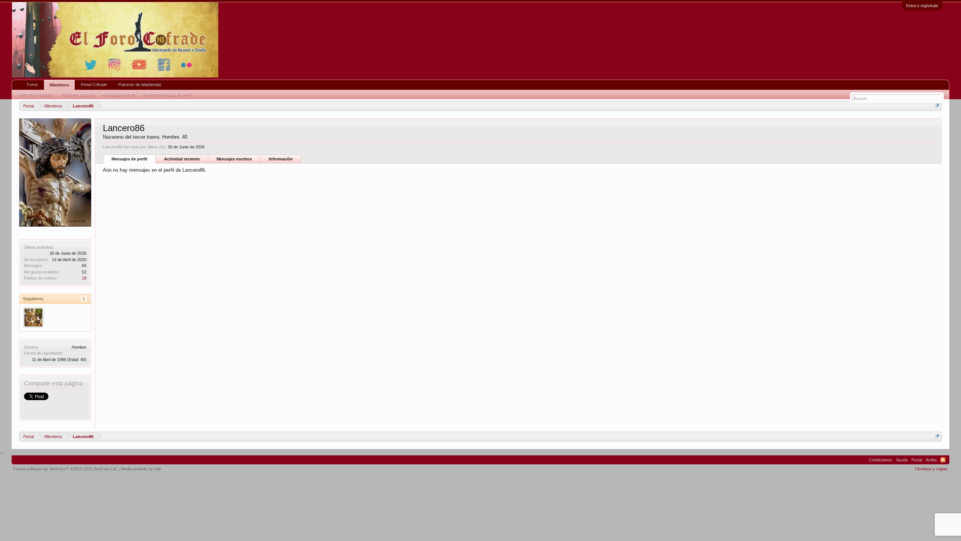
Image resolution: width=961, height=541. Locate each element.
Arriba (931, 460)
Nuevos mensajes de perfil (166, 94)
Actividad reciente (182, 159)
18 (84, 278)
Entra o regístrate (922, 5)
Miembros (59, 85)
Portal (916, 460)
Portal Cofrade (94, 84)
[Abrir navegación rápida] (937, 105)
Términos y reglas (930, 469)
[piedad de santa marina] (33, 317)
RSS (943, 459)
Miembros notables (35, 94)
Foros (32, 84)
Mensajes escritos (234, 159)
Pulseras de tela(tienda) (139, 84)
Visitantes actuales (77, 94)
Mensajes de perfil (129, 159)
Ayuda (902, 460)
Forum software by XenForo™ (65, 469)
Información (281, 159)
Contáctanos (880, 460)
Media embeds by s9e (141, 469)
